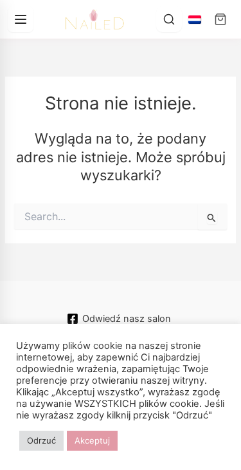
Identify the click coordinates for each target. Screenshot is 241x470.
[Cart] (220, 19)
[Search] (169, 19)
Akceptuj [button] (92, 440)
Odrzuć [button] (41, 440)
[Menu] (20, 19)
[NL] (195, 19)
